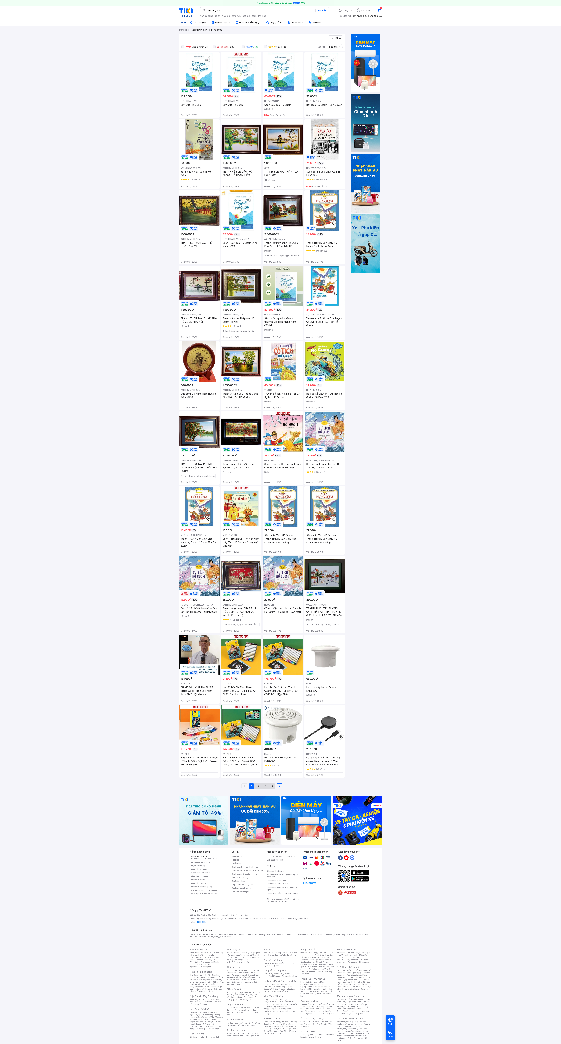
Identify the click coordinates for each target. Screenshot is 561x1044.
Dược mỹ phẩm (213, 1029)
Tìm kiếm (322, 10)
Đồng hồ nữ (278, 974)
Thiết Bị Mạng (278, 989)
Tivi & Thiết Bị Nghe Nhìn (315, 970)
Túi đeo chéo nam (241, 1033)
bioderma (256, 934)
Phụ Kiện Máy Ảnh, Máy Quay (349, 999)
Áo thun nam (232, 970)
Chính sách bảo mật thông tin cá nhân (247, 870)
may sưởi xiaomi (350, 1029)
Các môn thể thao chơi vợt (353, 983)
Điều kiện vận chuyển (240, 891)
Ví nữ (254, 1023)
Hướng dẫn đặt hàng (198, 869)
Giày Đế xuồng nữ (243, 999)
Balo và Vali (270, 949)
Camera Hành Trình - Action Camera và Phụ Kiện (353, 1004)
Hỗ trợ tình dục (211, 1026)
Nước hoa (199, 1026)
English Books (315, 1037)
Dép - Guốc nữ (245, 992)
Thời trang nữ (233, 949)
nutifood (298, 934)
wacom (321, 934)
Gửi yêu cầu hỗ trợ (197, 866)
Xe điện (325, 1022)
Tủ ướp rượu (364, 962)
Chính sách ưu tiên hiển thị (278, 884)
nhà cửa (246, 16)
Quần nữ (244, 953)
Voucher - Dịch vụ (309, 1001)
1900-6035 (202, 856)
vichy (216, 937)
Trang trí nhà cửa (271, 999)
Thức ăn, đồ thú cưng (203, 989)
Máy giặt (345, 957)
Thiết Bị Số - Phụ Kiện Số (312, 978)
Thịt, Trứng (203, 975)
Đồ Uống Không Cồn (278, 1031)
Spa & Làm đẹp (318, 1006)
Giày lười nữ (248, 997)
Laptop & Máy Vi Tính (320, 967)
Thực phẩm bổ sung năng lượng (354, 988)
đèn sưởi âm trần (349, 1038)
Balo (265, 953)
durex (248, 934)
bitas (364, 934)
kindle (306, 934)
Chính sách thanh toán (276, 880)
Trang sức (268, 974)
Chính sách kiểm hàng (199, 876)
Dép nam (240, 1010)
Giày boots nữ (236, 997)
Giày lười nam (232, 1008)
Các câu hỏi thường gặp (200, 862)
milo (268, 934)
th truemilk (219, 934)
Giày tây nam (244, 1008)
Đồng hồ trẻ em (290, 976)
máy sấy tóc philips (355, 1024)
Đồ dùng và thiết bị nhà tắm (280, 1006)
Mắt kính (286, 963)
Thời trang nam (234, 967)
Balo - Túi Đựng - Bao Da (352, 1006)
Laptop (287, 991)
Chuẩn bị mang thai (203, 967)
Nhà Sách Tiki (307, 1031)
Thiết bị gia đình (212, 1037)
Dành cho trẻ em (202, 987)
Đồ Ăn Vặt (273, 1029)
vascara (193, 934)
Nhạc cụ (283, 1011)
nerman (313, 934)
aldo (283, 934)
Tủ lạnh (345, 955)
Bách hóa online (313, 964)
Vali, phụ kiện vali (289, 955)
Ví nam (229, 1033)
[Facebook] (340, 857)
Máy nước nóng (353, 960)
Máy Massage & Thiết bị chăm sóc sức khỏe (206, 1018)
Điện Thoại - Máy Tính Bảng (204, 996)
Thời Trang (323, 953)
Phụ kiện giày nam (239, 1012)
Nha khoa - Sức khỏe (316, 1011)
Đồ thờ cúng (273, 1011)
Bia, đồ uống (199, 984)
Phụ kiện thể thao (354, 975)
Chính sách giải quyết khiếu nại (245, 874)
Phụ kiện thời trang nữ (273, 963)
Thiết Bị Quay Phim (352, 1011)
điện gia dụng (206, 16)
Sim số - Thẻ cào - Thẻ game (321, 1013)
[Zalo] (352, 857)
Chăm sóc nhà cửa (206, 991)
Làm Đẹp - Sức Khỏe (200, 1009)
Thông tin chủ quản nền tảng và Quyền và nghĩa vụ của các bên (283, 900)
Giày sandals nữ (241, 995)
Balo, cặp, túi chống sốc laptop (280, 954)
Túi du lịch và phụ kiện (278, 953)
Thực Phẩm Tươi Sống (201, 971)
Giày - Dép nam (235, 1004)
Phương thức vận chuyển (200, 873)
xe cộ (217, 16)
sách (254, 16)
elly (263, 934)
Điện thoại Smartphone (199, 999)
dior (199, 934)
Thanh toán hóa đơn (308, 1004)
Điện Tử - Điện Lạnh (347, 949)
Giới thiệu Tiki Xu (239, 881)
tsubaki (228, 937)
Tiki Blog (235, 860)
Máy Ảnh (359, 1013)
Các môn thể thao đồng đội (354, 982)
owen (234, 934)
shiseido (193, 937)
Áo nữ (229, 953)
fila (221, 937)
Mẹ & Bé (316, 962)
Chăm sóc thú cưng (272, 1022)
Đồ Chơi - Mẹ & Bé (199, 949)
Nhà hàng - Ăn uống (314, 1009)
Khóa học (323, 1004)
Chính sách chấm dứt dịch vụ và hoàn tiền (282, 894)
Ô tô (315, 1024)
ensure (242, 934)
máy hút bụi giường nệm (352, 1032)
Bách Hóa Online (272, 1018)
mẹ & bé (226, 16)
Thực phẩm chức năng (204, 1015)
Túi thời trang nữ (235, 1019)
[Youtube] (346, 857)
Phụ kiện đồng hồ (276, 976)
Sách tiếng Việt (306, 1034)
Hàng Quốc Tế (307, 949)
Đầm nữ (236, 953)
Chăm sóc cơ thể (202, 1017)
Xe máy (308, 1024)
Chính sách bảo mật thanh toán (245, 867)
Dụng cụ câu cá (349, 980)
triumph (290, 934)
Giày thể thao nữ (358, 987)
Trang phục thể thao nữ (347, 970)
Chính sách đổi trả (197, 880)
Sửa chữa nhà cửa (275, 1002)
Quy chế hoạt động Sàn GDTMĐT (281, 856)
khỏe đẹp (236, 16)
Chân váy (245, 957)
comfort (357, 934)
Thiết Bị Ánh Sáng (353, 1002)
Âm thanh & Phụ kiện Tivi (347, 953)
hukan (210, 937)
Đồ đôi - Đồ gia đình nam (245, 977)
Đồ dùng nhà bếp (197, 1037)
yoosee (336, 934)
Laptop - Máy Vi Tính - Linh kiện (280, 981)
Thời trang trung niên (240, 962)
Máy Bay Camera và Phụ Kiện (353, 1012)
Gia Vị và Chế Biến (276, 1026)
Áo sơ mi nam (243, 972)
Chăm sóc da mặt (197, 1012)
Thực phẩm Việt (212, 977)
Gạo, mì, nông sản (203, 982)
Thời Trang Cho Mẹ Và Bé (200, 953)
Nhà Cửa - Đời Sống (274, 996)
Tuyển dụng (237, 863)
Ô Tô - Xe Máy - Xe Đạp (312, 1018)
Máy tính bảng (201, 1004)
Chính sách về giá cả (275, 871)
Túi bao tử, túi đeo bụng (249, 1036)
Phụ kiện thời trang (273, 960)
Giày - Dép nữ (234, 989)
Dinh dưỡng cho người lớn (205, 962)
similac (350, 934)
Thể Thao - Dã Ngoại (348, 967)
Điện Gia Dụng (197, 1033)
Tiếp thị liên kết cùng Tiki (242, 884)
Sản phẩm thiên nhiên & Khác (205, 1020)
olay (343, 934)
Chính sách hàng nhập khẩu (201, 887)
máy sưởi (341, 1022)
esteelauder (208, 934)
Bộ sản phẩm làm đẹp (205, 1027)
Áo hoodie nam (238, 975)
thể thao (262, 16)
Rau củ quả (199, 977)
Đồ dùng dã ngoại (354, 972)
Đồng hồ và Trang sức (275, 970)
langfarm (202, 937)
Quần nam (243, 970)
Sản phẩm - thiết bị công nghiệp (317, 968)
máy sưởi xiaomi (356, 1031)
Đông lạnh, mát (207, 980)
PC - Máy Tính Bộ (275, 991)
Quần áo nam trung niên (242, 982)
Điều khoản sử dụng (240, 877)
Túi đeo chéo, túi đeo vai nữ (238, 1023)
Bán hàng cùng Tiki (275, 860)
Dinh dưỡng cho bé (203, 960)
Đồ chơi (216, 953)
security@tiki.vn (211, 894)
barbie (228, 934)
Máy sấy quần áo (350, 962)
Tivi (343, 960)
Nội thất (276, 1004)
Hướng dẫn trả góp (198, 883)
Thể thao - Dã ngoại (312, 957)
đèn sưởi (349, 1022)
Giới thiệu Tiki (237, 856)
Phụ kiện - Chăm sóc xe (310, 1022)
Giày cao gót (232, 992)
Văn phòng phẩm (321, 1034)
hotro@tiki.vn (211, 890)
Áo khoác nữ (246, 955)
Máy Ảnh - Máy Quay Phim (350, 996)
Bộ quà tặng (276, 1033)
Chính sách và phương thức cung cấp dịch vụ (282, 888)
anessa (329, 934)
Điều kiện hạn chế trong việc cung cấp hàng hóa (283, 875)
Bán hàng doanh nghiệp (242, 888)
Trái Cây (193, 975)
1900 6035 (201, 922)
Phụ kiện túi (253, 1025)
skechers (276, 934)
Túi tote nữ (242, 1025)
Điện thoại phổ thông (203, 1002)
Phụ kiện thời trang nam (279, 964)
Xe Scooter (323, 1024)
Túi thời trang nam (236, 1030)
